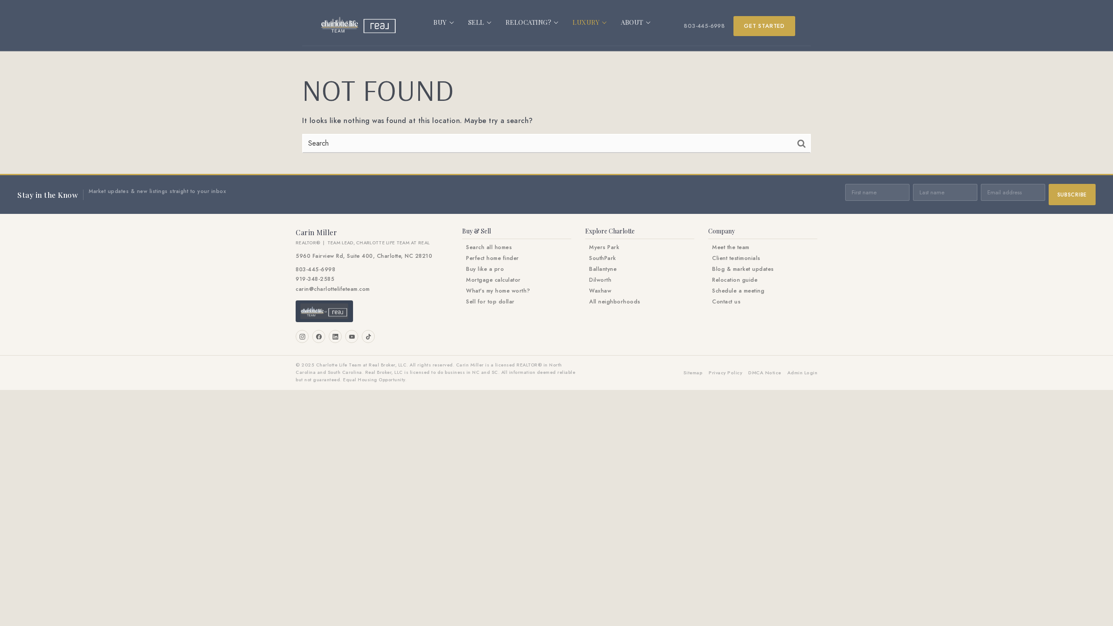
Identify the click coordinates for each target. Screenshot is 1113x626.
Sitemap (693, 372)
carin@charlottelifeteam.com (333, 289)
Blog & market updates (743, 269)
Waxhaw (600, 291)
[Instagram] (302, 336)
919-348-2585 (315, 279)
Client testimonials (736, 258)
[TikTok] (368, 336)
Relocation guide (734, 280)
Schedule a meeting (738, 291)
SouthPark (602, 258)
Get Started (764, 26)
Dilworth (600, 280)
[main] (556, 112)
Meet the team (731, 247)
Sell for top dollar (490, 302)
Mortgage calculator (493, 280)
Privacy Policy (725, 372)
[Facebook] (318, 336)
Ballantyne (602, 269)
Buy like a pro (485, 269)
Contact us (726, 302)
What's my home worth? (498, 291)
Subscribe (1072, 195)
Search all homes (489, 247)
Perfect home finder (492, 258)
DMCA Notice (764, 372)
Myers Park (604, 247)
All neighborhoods (614, 302)
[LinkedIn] (335, 336)
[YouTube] (351, 336)
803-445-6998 (704, 26)
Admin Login (802, 372)
